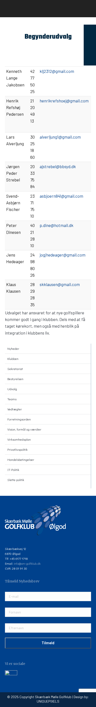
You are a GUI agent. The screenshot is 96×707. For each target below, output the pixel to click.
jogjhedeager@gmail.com (62, 254)
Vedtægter (14, 409)
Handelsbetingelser (20, 459)
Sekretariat (15, 369)
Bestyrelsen (15, 379)
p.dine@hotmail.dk (56, 225)
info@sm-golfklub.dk (27, 563)
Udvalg (12, 389)
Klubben (12, 358)
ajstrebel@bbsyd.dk (58, 166)
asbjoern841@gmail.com (61, 195)
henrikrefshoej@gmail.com (64, 100)
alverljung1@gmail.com (60, 136)
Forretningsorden (19, 419)
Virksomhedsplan (19, 439)
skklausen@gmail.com (60, 284)
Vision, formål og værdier (24, 429)
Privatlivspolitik (17, 449)
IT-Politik (13, 469)
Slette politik (15, 480)
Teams (11, 399)
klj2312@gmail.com (57, 71)
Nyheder (13, 348)
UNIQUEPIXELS (48, 701)
